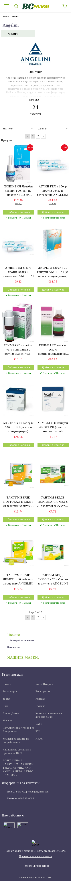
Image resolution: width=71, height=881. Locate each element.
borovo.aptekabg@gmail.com (32, 791)
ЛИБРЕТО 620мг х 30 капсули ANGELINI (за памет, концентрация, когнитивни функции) (52, 272)
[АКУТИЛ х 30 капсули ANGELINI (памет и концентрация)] (53, 400)
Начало (6, 16)
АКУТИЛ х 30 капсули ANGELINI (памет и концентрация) (52, 427)
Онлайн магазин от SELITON (35, 877)
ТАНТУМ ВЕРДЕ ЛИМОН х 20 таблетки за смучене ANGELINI (52, 579)
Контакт (40, 698)
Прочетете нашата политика (35, 856)
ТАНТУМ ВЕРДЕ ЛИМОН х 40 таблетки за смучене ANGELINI (18, 579)
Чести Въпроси (44, 684)
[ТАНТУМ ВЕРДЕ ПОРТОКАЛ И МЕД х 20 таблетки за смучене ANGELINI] (53, 474)
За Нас (6, 698)
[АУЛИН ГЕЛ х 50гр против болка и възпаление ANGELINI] (18, 245)
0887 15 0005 (26, 798)
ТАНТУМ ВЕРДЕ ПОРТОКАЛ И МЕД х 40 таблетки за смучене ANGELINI (18, 502)
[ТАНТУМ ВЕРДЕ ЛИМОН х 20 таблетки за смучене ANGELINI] (53, 552)
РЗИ (38, 731)
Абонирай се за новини (22, 640)
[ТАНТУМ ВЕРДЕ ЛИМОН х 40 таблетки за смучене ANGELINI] (18, 552)
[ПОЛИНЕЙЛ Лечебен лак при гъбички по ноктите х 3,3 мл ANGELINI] (18, 163)
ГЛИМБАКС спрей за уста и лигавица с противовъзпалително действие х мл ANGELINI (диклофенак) (18, 350)
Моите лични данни (37, 865)
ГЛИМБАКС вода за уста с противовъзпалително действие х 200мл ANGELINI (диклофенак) (53, 350)
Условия (7, 720)
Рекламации (10, 691)
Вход (5, 706)
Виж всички (13, 647)
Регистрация (43, 691)
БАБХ (39, 724)
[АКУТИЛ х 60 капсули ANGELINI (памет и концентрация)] (18, 400)
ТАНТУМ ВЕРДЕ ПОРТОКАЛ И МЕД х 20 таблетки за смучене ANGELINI (52, 502)
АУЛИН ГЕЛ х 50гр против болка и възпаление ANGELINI (18, 272)
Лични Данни (11, 713)
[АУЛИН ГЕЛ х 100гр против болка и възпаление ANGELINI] (53, 163)
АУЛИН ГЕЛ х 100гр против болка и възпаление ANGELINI (52, 190)
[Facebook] (6, 806)
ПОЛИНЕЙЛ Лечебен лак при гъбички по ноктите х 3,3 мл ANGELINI (18, 191)
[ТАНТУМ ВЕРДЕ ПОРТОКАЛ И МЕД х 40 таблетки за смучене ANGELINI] (18, 474)
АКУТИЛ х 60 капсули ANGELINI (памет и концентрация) (18, 427)
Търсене (40, 706)
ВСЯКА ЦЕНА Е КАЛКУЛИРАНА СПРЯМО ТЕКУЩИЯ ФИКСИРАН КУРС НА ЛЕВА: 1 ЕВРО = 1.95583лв (18, 767)
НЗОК (39, 738)
